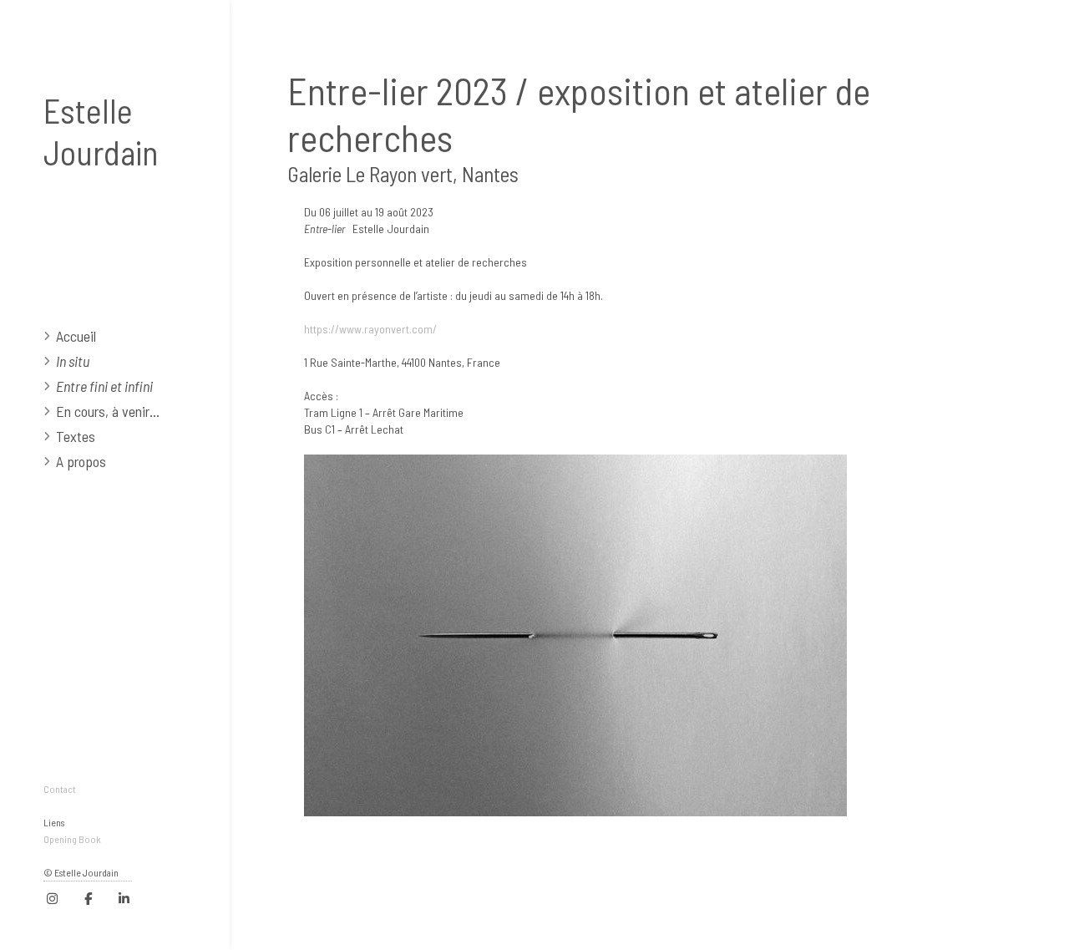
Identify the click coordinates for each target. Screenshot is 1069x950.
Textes (75, 436)
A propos (81, 461)
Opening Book (72, 839)
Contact (59, 789)
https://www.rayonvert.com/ (370, 329)
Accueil (76, 336)
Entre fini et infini (104, 386)
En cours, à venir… (108, 411)
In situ (72, 361)
